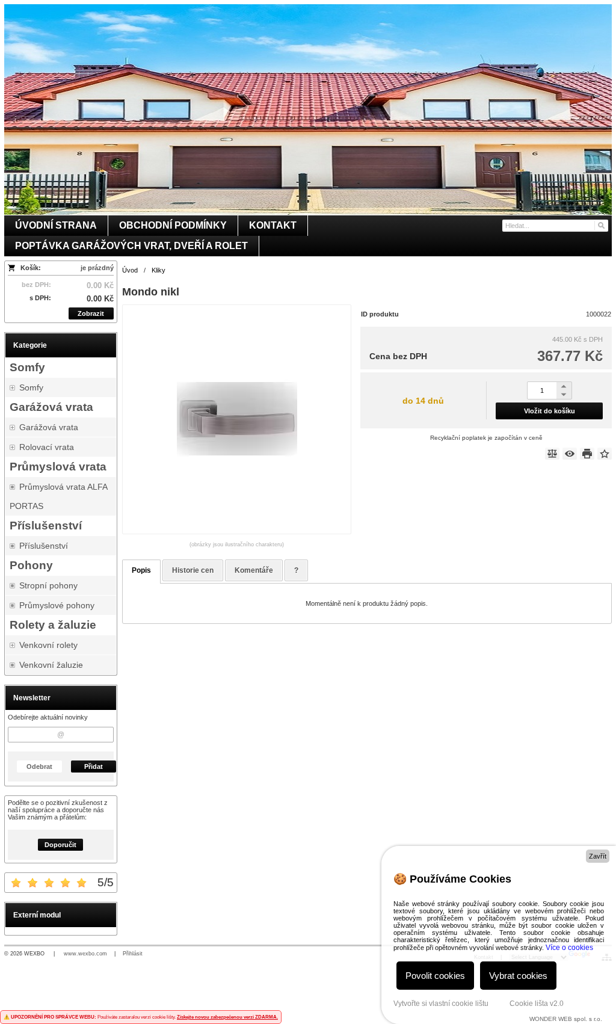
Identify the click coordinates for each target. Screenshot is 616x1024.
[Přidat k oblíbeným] (604, 454)
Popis (141, 570)
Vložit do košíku (549, 411)
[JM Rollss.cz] (308, 109)
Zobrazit (91, 313)
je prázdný (97, 267)
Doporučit (60, 844)
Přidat (93, 766)
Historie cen (193, 570)
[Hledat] (600, 225)
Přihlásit (133, 954)
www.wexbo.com (85, 954)
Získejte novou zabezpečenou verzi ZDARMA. (227, 1017)
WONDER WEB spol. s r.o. (565, 1019)
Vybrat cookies (518, 975)
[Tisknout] (587, 454)
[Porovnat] (552, 454)
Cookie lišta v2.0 (537, 1003)
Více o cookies (569, 947)
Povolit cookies (435, 975)
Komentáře (254, 570)
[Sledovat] (569, 454)
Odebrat (39, 766)
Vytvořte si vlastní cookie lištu (440, 1003)
